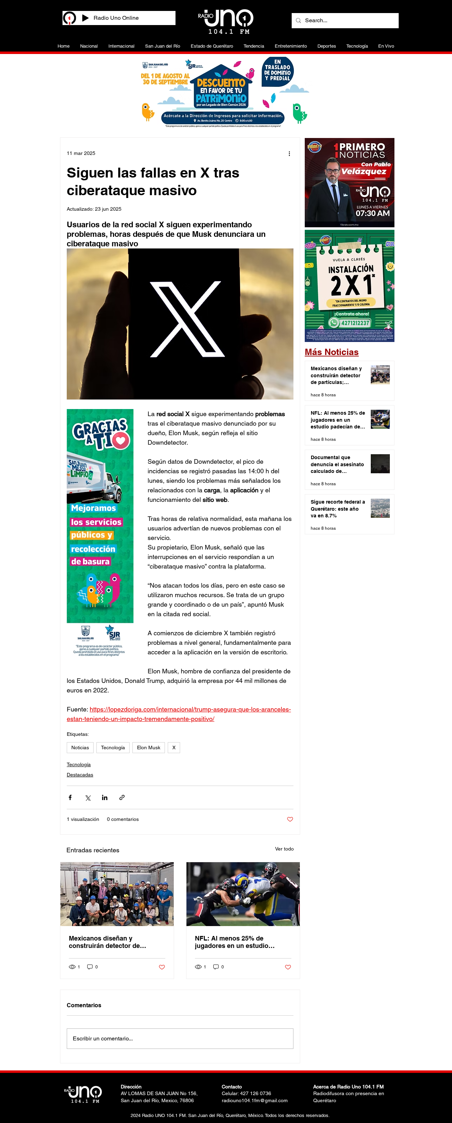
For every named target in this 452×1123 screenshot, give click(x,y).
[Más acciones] (289, 153)
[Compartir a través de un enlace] (122, 797)
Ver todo (284, 849)
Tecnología (113, 747)
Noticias (80, 747)
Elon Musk (148, 747)
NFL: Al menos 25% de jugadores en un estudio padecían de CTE (231, 942)
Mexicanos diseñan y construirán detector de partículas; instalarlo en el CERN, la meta (108, 942)
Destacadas (80, 774)
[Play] (85, 18)
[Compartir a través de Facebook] (70, 797)
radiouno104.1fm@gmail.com (255, 1100)
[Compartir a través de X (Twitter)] (87, 797)
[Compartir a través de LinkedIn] (104, 797)
